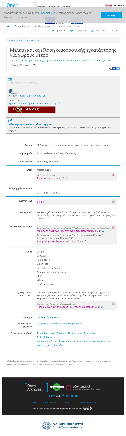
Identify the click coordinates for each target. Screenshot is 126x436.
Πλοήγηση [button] (43, 26)
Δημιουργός (25, 153)
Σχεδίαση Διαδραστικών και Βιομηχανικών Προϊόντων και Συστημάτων (73, 341)
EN (117, 30)
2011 (40, 201)
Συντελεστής (25, 161)
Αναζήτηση (24, 26)
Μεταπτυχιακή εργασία (49, 178)
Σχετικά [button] (59, 30)
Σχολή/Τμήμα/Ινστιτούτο (24, 294)
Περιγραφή (26, 212)
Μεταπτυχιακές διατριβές (50, 345)
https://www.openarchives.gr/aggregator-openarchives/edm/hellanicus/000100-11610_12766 (62, 60)
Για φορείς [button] (79, 30)
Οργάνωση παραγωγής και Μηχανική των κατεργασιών (65, 230)
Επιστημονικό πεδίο (21, 226)
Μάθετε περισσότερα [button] (15, 17)
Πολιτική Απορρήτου (52, 402)
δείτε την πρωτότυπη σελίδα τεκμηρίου (30, 124)
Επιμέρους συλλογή (21, 333)
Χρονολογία (25, 200)
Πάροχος (27, 317)
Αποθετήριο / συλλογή (24, 325)
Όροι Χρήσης (68, 402)
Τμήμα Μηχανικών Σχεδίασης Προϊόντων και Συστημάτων (67, 306)
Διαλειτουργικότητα (68, 26)
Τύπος (29, 169)
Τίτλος (28, 145)
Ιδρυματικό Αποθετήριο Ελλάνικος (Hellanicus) (32, 103)
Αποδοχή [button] (111, 15)
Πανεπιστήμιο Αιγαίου (29, 95)
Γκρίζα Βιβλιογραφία (47, 337)
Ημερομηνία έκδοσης (20, 188)
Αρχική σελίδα (15, 40)
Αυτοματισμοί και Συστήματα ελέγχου (57, 241)
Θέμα (29, 251)
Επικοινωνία (100, 30)
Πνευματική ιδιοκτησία (86, 402)
